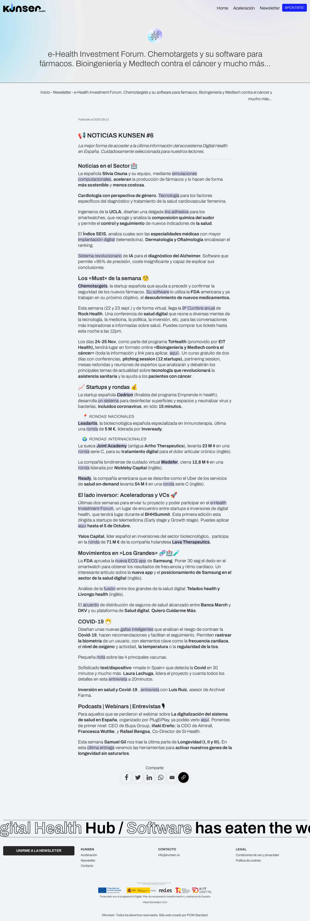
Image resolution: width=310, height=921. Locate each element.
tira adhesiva (176, 211)
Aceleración (89, 855)
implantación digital (96, 239)
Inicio (45, 92)
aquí (174, 353)
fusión (110, 588)
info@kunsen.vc (169, 855)
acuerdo (91, 605)
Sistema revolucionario (100, 256)
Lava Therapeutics (191, 542)
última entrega (100, 747)
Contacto (87, 865)
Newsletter (62, 92)
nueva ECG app (130, 560)
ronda (92, 429)
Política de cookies (248, 860)
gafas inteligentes (136, 629)
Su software (157, 292)
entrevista (118, 679)
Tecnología (168, 195)
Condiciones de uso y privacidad (257, 855)
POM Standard (197, 915)
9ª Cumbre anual (198, 308)
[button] (172, 777)
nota (101, 657)
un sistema (108, 400)
